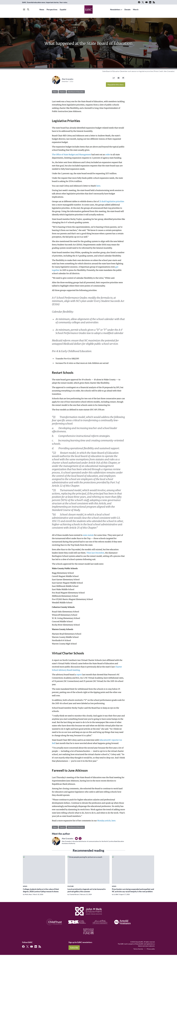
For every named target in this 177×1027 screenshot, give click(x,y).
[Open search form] (28, 9)
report (79, 674)
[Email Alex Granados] (76, 838)
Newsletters (115, 9)
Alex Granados (67, 79)
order (107, 154)
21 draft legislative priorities (111, 201)
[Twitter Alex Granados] (80, 838)
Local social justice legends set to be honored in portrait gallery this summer (87, 890)
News (41, 9)
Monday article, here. (106, 820)
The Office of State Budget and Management (71, 154)
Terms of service (138, 949)
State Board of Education (76, 92)
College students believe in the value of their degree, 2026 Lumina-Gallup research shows (41, 890)
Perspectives (52, 9)
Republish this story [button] (116, 84)
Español (63, 9)
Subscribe (74, 947)
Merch (135, 9)
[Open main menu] (24, 9)
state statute (88, 535)
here (98, 186)
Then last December (95, 553)
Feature (62, 92)
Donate (127, 9)
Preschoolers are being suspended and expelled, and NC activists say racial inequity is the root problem (133, 890)
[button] (118, 78)
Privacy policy (151, 949)
